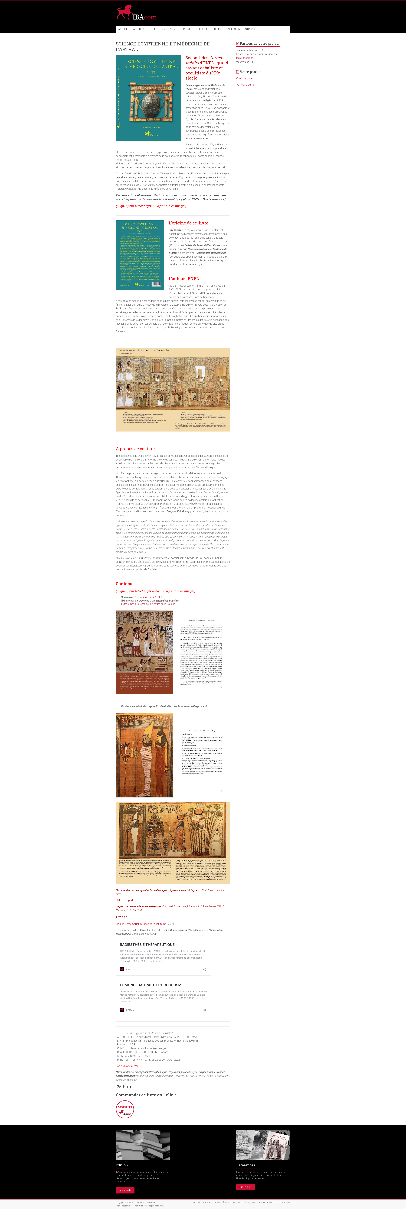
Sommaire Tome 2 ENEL (148, 597)
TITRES (153, 29)
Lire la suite (125, 1190)
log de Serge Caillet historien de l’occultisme (141, 923)
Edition (122, 1165)
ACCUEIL (123, 29)
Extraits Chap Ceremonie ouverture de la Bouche (148, 603)
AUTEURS (138, 29)
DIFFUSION (233, 29)
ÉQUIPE (203, 29)
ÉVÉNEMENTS (170, 29)
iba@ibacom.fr (244, 57)
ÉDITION (217, 29)
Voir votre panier (245, 84)
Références (245, 1165)
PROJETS (188, 29)
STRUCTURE (252, 29)
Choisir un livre (244, 78)
